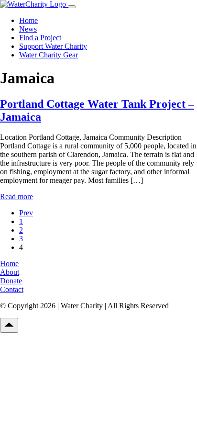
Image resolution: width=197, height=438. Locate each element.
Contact (11, 289)
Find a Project (40, 38)
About (9, 272)
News (28, 29)
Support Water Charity (53, 46)
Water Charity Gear (48, 55)
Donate (11, 281)
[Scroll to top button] (9, 325)
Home (28, 20)
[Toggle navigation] (72, 6)
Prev (26, 213)
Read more (16, 196)
